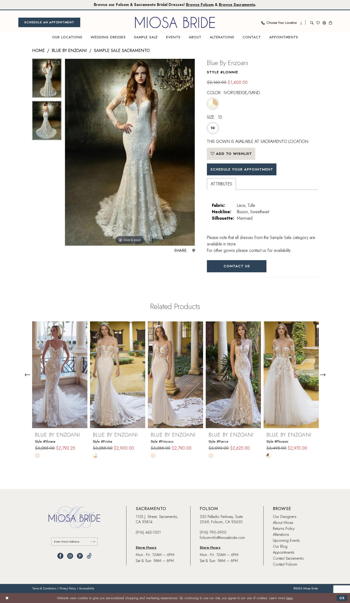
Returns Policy (284, 528)
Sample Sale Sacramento (122, 50)
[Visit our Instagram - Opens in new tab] (70, 556)
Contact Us (237, 266)
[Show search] (312, 22)
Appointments (283, 552)
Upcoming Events (286, 540)
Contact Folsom (285, 564)
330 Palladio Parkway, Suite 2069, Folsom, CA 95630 (221, 519)
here (289, 598)
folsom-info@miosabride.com (222, 537)
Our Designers (284, 516)
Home (38, 50)
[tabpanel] (46, 80)
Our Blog (280, 546)
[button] (324, 22)
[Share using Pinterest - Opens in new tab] (193, 251)
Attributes (221, 184)
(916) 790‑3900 (213, 532)
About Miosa (283, 522)
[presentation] (59, 374)
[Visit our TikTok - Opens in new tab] (89, 556)
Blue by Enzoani (69, 50)
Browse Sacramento (237, 4)
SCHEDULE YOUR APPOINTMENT (241, 169)
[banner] (175, 22)
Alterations (281, 534)
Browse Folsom (200, 4)
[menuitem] (49, 22)
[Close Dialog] (7, 598)
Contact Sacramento (288, 558)
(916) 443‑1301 (148, 532)
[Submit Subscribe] (93, 541)
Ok (342, 598)
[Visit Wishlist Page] (318, 22)
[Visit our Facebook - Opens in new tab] (60, 556)
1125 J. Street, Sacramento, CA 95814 (157, 519)
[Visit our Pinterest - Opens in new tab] (80, 556)
